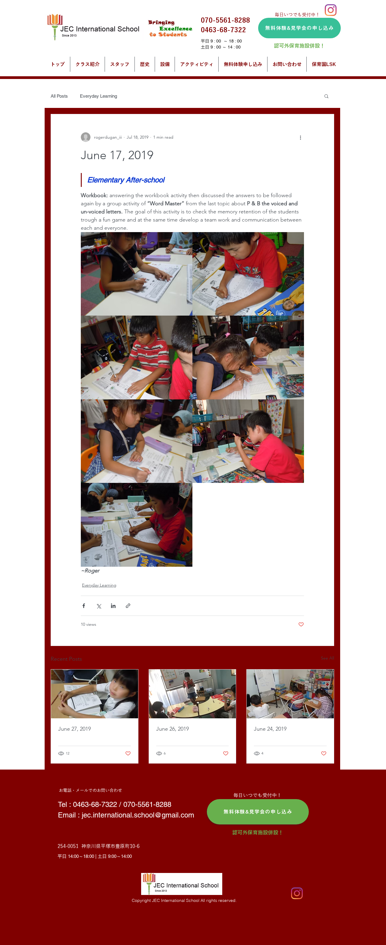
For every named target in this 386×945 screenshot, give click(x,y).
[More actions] (300, 137)
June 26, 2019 (172, 729)
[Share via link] (128, 606)
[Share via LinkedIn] (113, 606)
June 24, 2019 (270, 729)
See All (327, 658)
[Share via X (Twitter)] (98, 606)
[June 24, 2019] (290, 693)
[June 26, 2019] (192, 693)
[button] (326, 95)
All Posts (59, 96)
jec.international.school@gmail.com (138, 815)
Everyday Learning (98, 96)
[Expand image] (136, 274)
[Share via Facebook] (84, 606)
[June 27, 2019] (94, 693)
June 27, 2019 (74, 729)
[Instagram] (331, 10)
